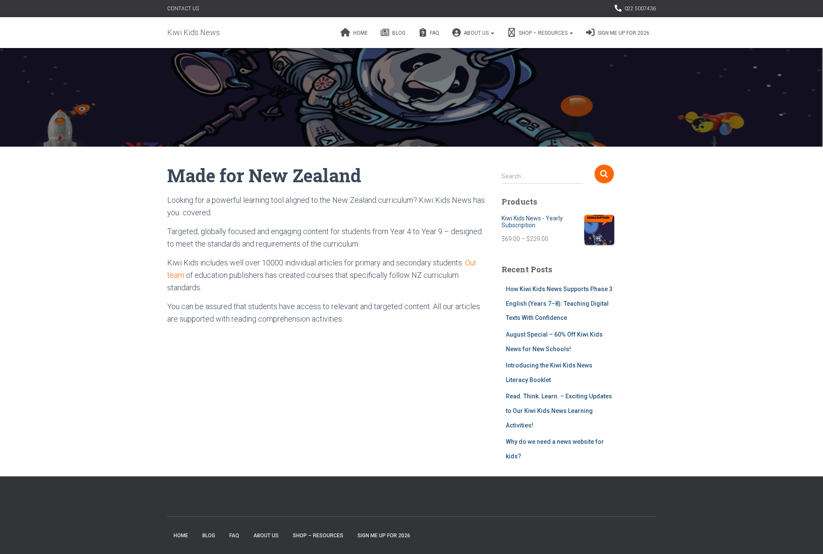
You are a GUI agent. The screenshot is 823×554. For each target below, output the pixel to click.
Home (360, 33)
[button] (492, 33)
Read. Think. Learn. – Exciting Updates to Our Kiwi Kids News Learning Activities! (559, 410)
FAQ (434, 33)
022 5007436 (640, 9)
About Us (476, 33)
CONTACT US (183, 9)
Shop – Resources (543, 33)
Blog (398, 33)
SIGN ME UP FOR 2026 (622, 33)
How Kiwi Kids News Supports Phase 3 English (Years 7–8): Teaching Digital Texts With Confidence (559, 303)
